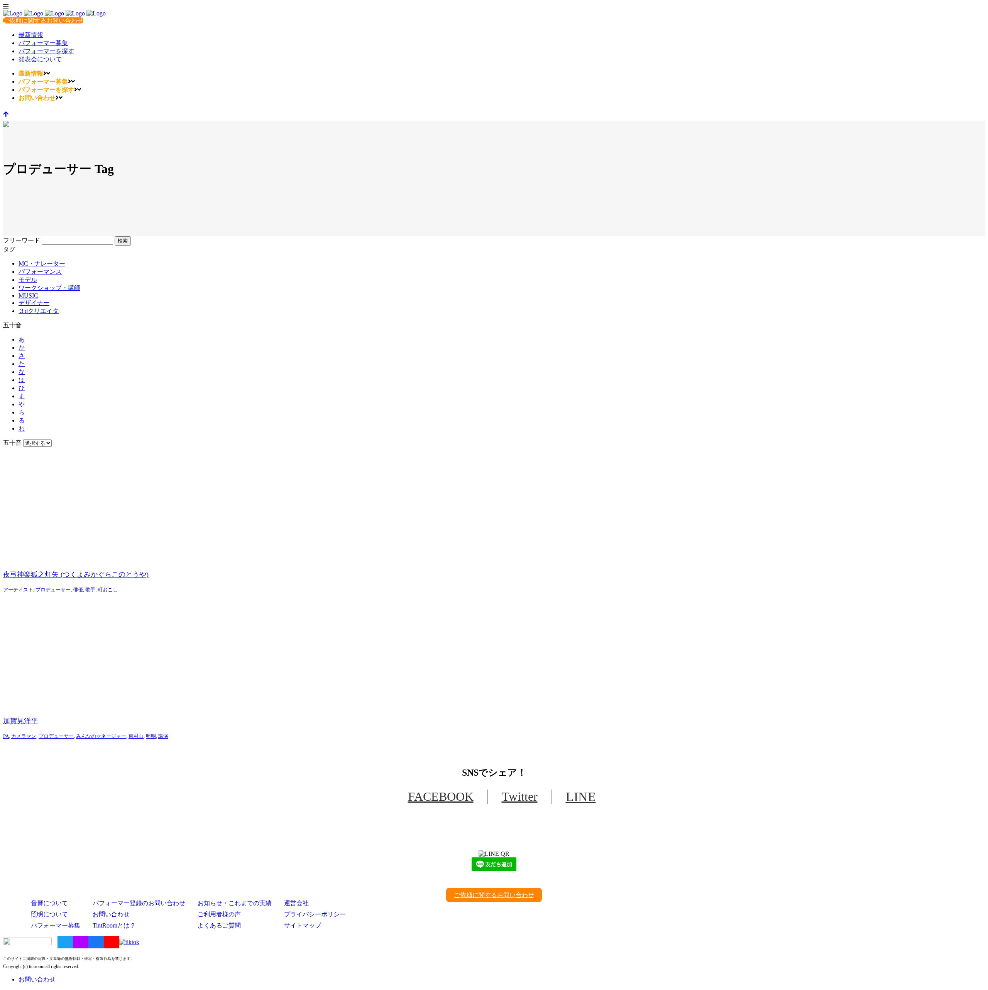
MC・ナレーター (42, 263)
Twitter (520, 796)
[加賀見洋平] (494, 651)
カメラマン (23, 736)
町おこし (108, 590)
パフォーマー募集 (55, 925)
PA (6, 736)
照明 (151, 736)
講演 (163, 736)
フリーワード (21, 240)
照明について (49, 914)
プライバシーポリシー (315, 914)
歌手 (90, 590)
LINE (581, 797)
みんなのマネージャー (101, 736)
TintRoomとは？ (114, 925)
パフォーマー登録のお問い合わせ (139, 903)
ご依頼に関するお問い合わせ (43, 20)
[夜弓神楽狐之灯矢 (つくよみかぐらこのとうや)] (494, 505)
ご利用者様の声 (219, 914)
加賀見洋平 (20, 721)
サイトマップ (302, 925)
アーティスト (18, 590)
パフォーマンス (40, 271)
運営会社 (296, 903)
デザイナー (34, 303)
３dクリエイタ (39, 311)
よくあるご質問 (219, 925)
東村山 (136, 736)
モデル (28, 279)
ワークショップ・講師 (49, 288)
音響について (49, 903)
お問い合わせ (111, 914)
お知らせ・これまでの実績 (235, 903)
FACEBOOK (441, 796)
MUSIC (28, 295)
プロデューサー (53, 590)
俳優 (78, 590)
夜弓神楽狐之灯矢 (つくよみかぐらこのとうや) (76, 574)
